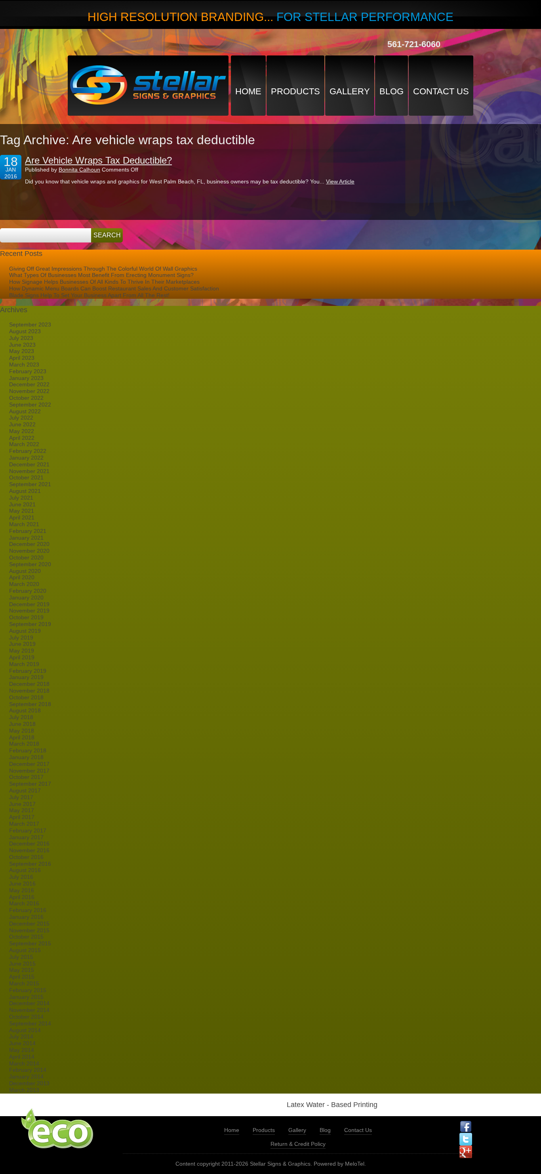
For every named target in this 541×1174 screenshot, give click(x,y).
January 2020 (26, 597)
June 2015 (22, 963)
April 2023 (21, 358)
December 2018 (29, 684)
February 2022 (27, 451)
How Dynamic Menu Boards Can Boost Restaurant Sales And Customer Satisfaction (114, 288)
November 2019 (29, 610)
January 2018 (26, 757)
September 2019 (30, 624)
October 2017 (26, 777)
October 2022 (26, 398)
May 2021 (21, 511)
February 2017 (27, 830)
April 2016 (21, 897)
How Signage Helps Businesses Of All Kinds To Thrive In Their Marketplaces (104, 282)
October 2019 (26, 617)
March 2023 (24, 364)
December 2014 (29, 1003)
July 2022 (21, 417)
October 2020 (26, 557)
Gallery (350, 91)
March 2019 (24, 664)
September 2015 (30, 943)
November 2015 (29, 930)
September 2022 (30, 404)
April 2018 (21, 737)
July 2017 (21, 797)
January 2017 (26, 837)
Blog (391, 91)
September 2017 (30, 784)
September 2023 (30, 324)
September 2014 (30, 1023)
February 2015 (27, 990)
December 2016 (29, 843)
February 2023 (27, 371)
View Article (340, 181)
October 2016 (26, 857)
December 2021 (29, 464)
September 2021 (30, 484)
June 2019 (22, 644)
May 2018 (21, 730)
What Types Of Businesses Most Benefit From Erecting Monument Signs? (101, 275)
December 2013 (29, 1083)
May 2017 (21, 810)
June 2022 (22, 424)
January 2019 (26, 677)
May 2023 (21, 351)
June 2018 (22, 724)
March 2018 (24, 744)
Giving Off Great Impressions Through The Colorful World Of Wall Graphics (103, 268)
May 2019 (21, 650)
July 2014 (21, 1036)
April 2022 (21, 438)
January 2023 (26, 378)
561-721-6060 (413, 44)
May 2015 (21, 970)
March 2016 (24, 903)
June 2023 (22, 345)
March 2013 (24, 1090)
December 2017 (29, 764)
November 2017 (29, 770)
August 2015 (25, 950)
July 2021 (21, 497)
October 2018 (26, 697)
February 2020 (27, 591)
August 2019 (25, 631)
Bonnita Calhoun (79, 169)
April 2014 (21, 1057)
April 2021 (21, 517)
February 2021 (27, 531)
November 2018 (29, 690)
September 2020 (30, 564)
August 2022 (25, 411)
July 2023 (21, 338)
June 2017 (22, 804)
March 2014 (24, 1063)
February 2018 (27, 750)
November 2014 (29, 1010)
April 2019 (21, 657)
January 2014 (26, 1076)
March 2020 (24, 584)
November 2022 (29, 391)
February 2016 (27, 910)
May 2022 (21, 431)
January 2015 (26, 997)
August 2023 (25, 331)
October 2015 (26, 936)
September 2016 (30, 864)
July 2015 (21, 957)
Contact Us (441, 91)
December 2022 (29, 384)
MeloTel (354, 1164)
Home (248, 91)
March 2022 (24, 444)
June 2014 (22, 1043)
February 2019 (27, 671)
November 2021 (29, 471)
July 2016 (21, 877)
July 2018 (21, 717)
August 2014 (25, 1030)
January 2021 (26, 538)
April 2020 (21, 577)
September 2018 (30, 704)
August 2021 (25, 491)
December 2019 (29, 604)
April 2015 (21, 977)
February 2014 (27, 1070)
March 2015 (24, 983)
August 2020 (25, 571)
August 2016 (25, 870)
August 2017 (25, 790)
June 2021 (22, 504)
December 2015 (29, 923)
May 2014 (21, 1050)
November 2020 (29, 551)
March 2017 (24, 824)
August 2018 (25, 710)
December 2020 (29, 544)
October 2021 (26, 477)
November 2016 (29, 850)
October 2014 (26, 1017)
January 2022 (26, 457)
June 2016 (22, 883)
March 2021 (24, 524)
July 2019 (21, 637)
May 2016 (21, 890)
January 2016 (26, 917)
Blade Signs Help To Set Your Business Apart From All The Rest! (89, 295)
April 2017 (21, 817)
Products (295, 91)
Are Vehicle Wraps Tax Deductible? (98, 160)
